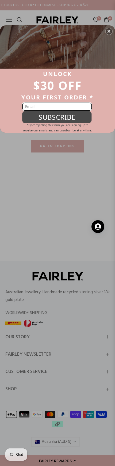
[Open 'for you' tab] (97, 226)
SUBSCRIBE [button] (57, 117)
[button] (109, 31)
